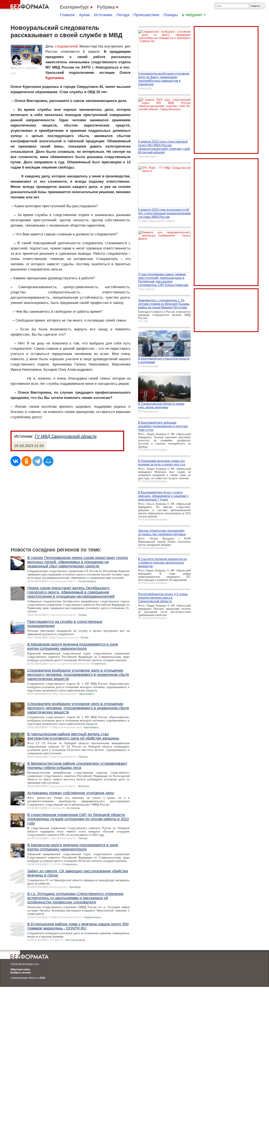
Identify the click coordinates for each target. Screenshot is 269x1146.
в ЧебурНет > (194, 15)
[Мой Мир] (48, 461)
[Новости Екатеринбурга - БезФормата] (25, 5)
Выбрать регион (21, 972)
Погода (122, 15)
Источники (103, 15)
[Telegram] (37, 461)
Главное (67, 15)
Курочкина (54, 78)
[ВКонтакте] (16, 461)
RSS (42, 977)
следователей (66, 46)
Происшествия (146, 15)
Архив (84, 15)
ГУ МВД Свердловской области (65, 436)
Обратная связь (20, 969)
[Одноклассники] (26, 461)
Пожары (171, 15)
